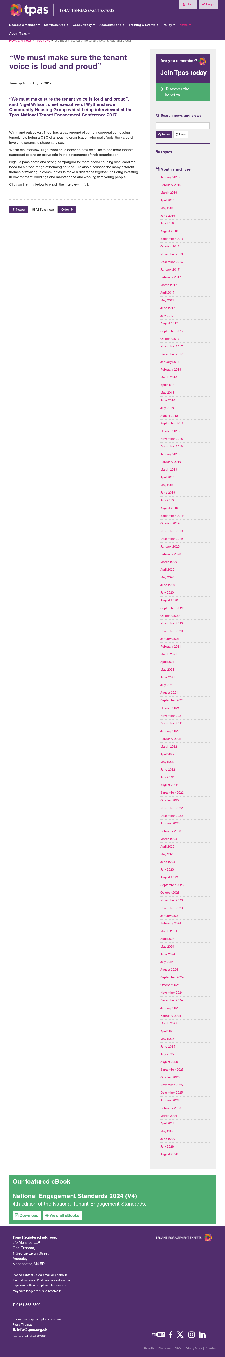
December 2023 (171, 908)
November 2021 (171, 715)
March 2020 (168, 562)
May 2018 (167, 392)
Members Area (56, 26)
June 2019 (167, 492)
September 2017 (172, 331)
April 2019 (167, 477)
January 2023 (170, 823)
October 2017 (170, 338)
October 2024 (170, 985)
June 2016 (167, 215)
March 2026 (168, 1115)
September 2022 (172, 792)
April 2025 (167, 1031)
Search (165, 134)
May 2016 (167, 208)
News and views (20, 40)
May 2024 (167, 946)
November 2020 (171, 623)
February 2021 (170, 646)
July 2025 (167, 1054)
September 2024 (172, 977)
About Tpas (20, 35)
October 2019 (170, 523)
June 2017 (167, 308)
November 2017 (171, 346)
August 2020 (169, 600)
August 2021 (169, 692)
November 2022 (171, 808)
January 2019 (170, 454)
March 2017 (168, 285)
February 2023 (170, 831)
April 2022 (167, 754)
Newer (20, 209)
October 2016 (170, 246)
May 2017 (167, 300)
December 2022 (171, 815)
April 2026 (167, 1123)
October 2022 (170, 800)
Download (28, 1215)
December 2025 (171, 1092)
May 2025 (167, 1038)
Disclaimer (164, 1348)
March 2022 (168, 746)
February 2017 (170, 277)
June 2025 (167, 1046)
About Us (148, 1348)
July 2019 (167, 500)
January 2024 (170, 915)
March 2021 (168, 654)
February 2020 (170, 554)
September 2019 (172, 515)
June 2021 (167, 677)
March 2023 (168, 838)
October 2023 (170, 892)
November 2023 (171, 900)
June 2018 (167, 400)
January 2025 (170, 1008)
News (186, 26)
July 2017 (167, 315)
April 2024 (167, 938)
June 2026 (167, 1139)
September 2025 (172, 1069)
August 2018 (169, 415)
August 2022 (169, 785)
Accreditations (112, 26)
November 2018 (171, 438)
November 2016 (171, 254)
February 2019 (170, 462)
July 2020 (167, 592)
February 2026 (170, 1108)
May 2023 (167, 854)
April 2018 (167, 385)
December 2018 (171, 446)
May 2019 (167, 485)
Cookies (211, 1348)
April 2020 (167, 569)
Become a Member (25, 26)
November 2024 (171, 992)
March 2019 (168, 469)
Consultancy (84, 26)
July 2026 (167, 1146)
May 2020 (167, 577)
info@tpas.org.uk (32, 1329)
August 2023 (169, 877)
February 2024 (170, 923)
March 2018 (168, 377)
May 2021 (167, 669)
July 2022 (167, 777)
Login (210, 4)
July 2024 (167, 962)
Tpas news (42, 40)
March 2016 (168, 192)
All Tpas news (45, 209)
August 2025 (169, 1062)
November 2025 (171, 1085)
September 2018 (172, 423)
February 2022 (170, 738)
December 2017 (171, 354)
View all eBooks (64, 1215)
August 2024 (169, 969)
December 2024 (171, 1000)
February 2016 (170, 185)
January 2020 (170, 546)
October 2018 (170, 431)
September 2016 (172, 238)
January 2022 (170, 731)
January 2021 (170, 638)
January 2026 (170, 1100)
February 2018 (170, 369)
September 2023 (172, 885)
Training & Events (144, 26)
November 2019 (171, 531)
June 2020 (167, 585)
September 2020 (172, 608)
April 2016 (167, 200)
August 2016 (169, 231)
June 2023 (167, 862)
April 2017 (167, 292)
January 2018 (170, 362)
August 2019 (169, 508)
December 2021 (171, 723)
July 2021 (167, 685)
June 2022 (167, 769)
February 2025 (170, 1015)
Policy (169, 26)
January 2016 (170, 177)
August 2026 (169, 1154)
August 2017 (169, 323)
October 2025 (170, 1077)
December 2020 (171, 631)
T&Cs (178, 1348)
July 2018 (167, 408)
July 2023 (167, 869)
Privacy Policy (193, 1348)
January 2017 (170, 269)
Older (65, 209)
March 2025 (168, 1023)
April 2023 (167, 846)
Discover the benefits (177, 92)
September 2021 (172, 700)
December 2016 (171, 262)
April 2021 (167, 662)
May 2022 (167, 762)
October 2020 (170, 615)
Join (190, 4)
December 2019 (171, 538)
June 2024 (167, 954)
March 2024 (168, 931)
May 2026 (167, 1131)
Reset (182, 134)
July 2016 (167, 223)
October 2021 (170, 708)
